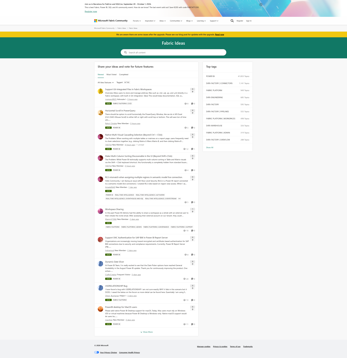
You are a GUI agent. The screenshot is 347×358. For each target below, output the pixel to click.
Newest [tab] (101, 74)
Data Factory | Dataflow (218, 139)
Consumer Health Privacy (129, 352)
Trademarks (248, 346)
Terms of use (235, 346)
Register (240, 21)
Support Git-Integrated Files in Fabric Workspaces (128, 89)
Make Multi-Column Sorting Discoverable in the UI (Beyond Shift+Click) (138, 156)
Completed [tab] (123, 74)
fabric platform (214, 90)
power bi (210, 76)
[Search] (232, 20)
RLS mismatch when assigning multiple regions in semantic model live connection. (143, 177)
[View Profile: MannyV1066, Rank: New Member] (100, 211)
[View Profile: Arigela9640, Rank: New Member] (100, 179)
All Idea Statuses (104, 82)
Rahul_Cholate (111, 123)
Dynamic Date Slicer (114, 261)
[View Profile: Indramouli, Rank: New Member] (100, 239)
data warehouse (214, 125)
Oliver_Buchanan (112, 295)
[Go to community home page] (111, 20)
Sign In (248, 21)
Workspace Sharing (114, 209)
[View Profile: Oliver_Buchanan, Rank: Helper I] (100, 288)
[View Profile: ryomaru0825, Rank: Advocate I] (100, 91)
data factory (212, 104)
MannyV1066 (111, 219)
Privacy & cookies (220, 346)
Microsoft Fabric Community (104, 28)
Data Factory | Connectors (219, 83)
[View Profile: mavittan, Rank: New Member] (100, 309)
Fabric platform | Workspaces (220, 118)
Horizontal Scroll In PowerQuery (120, 110)
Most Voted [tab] (111, 74)
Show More (148, 332)
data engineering (214, 97)
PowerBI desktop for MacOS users (121, 307)
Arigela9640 (110, 187)
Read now (219, 34)
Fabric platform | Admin (218, 132)
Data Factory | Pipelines (217, 111)
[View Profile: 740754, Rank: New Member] (100, 136)
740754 (108, 144)
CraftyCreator (110, 274)
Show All (209, 147)
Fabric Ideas (122, 28)
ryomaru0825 (111, 99)
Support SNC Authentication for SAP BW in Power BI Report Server (136, 237)
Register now (91, 11)
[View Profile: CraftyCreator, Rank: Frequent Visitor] (100, 263)
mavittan (109, 320)
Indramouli (109, 250)
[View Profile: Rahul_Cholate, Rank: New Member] (100, 112)
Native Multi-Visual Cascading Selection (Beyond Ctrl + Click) (133, 134)
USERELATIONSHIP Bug (116, 285)
